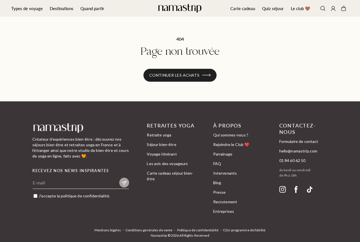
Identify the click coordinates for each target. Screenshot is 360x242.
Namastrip (159, 235)
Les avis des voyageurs (167, 163)
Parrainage (222, 154)
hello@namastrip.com (298, 151)
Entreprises (223, 211)
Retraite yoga (159, 135)
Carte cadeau (242, 8)
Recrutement (225, 201)
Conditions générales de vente (148, 230)
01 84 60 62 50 (292, 160)
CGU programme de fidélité (244, 230)
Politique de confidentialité (198, 230)
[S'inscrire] (124, 183)
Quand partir (92, 8)
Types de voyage (27, 8)
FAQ (217, 163)
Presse (219, 192)
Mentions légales (107, 230)
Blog (217, 182)
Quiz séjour (273, 8)
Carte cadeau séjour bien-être (170, 176)
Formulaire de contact (298, 141)
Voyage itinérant (162, 154)
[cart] (343, 8)
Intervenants (225, 173)
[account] (333, 9)
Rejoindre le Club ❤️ (231, 144)
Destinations (61, 8)
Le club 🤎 (300, 8)
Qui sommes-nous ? (230, 135)
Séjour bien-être (161, 144)
